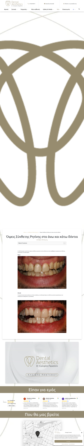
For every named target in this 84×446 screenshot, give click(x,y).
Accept (68, 441)
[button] (81, 432)
